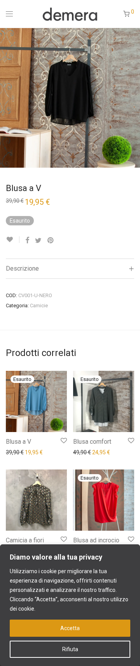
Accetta (70, 628)
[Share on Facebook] (27, 240)
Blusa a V (18, 441)
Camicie (39, 305)
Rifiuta (70, 649)
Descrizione (22, 268)
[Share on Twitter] (38, 240)
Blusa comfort (92, 441)
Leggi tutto (15, 452)
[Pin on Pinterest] (50, 240)
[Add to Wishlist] (12, 239)
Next (132, 97)
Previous (7, 97)
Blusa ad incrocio (96, 540)
